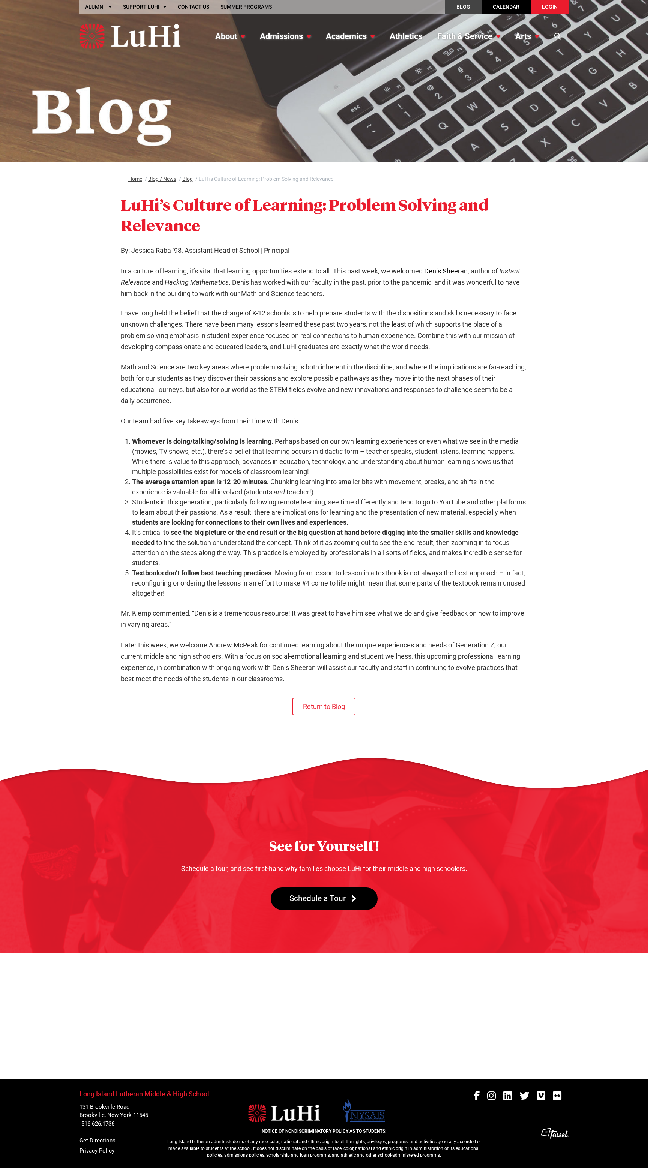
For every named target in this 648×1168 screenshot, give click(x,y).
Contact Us (193, 7)
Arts (523, 36)
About (226, 36)
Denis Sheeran (446, 271)
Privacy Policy (97, 1150)
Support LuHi (141, 7)
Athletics (406, 36)
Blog (463, 7)
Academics (346, 36)
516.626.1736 (97, 1123)
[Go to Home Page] (130, 36)
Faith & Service (464, 36)
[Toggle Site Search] (557, 36)
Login (550, 7)
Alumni (95, 7)
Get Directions (98, 1140)
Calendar (506, 7)
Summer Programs (246, 7)
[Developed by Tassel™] (555, 1145)
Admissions (281, 36)
